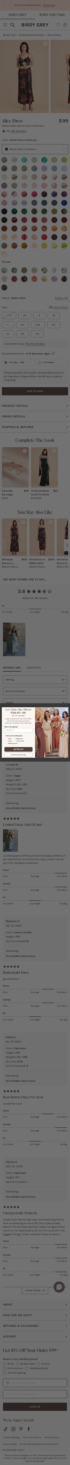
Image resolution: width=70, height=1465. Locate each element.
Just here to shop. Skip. (18, 755)
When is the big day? (11, 727)
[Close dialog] (66, 709)
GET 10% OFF (18, 749)
